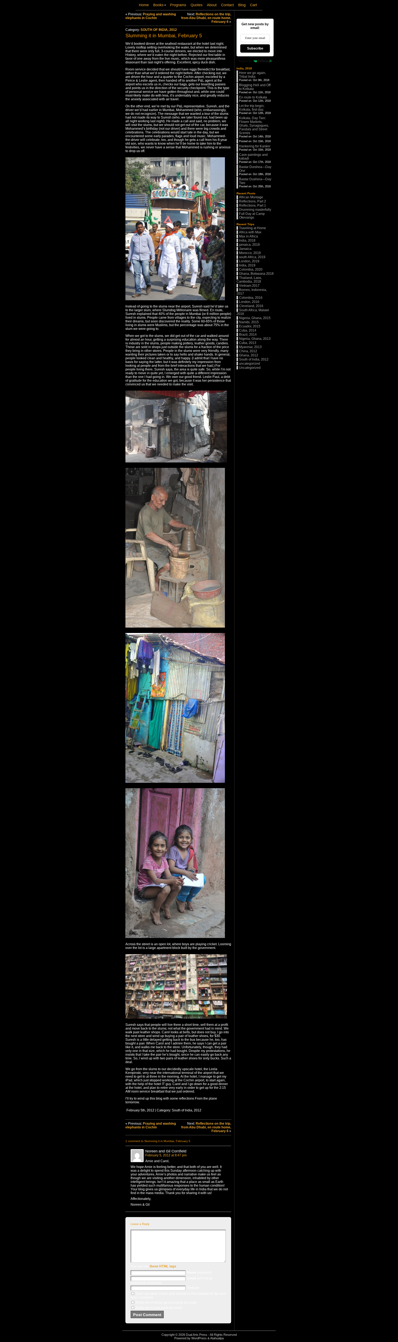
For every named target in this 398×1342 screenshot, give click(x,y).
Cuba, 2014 (247, 330)
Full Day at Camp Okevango (252, 215)
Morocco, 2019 (250, 253)
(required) (199, 1272)
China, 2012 (248, 351)
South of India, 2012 (159, 29)
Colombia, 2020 (250, 269)
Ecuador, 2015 (249, 326)
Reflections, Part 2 (252, 201)
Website (193, 1288)
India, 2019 (247, 265)
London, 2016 (249, 302)
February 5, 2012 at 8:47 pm (166, 1155)
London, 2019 (249, 261)
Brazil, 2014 (248, 334)
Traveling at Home (252, 228)
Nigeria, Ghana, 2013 (255, 338)
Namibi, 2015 (249, 322)
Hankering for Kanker (254, 146)
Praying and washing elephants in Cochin (150, 16)
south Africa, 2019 (252, 257)
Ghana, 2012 (248, 355)
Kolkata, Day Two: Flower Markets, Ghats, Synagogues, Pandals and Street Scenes (254, 125)
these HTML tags (163, 1266)
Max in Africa (248, 236)
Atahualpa (217, 1338)
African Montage (251, 197)
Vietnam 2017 (249, 285)
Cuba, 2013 (247, 343)
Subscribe (255, 48)
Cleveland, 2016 (251, 306)
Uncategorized (250, 367)
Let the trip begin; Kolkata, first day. (251, 107)
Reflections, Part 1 (252, 205)
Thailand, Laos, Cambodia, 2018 (249, 279)
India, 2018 (244, 68)
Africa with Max (250, 232)
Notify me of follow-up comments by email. (166, 1302)
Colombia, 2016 (250, 297)
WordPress (199, 1338)
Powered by (245, 61)
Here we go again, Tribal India (252, 74)
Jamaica (245, 248)
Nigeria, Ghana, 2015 (255, 318)
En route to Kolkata (253, 97)
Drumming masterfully (255, 209)
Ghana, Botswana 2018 (256, 273)
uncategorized (249, 363)
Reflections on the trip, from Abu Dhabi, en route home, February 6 (206, 17)
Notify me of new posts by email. (159, 1307)
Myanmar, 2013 (250, 347)
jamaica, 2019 (249, 244)
